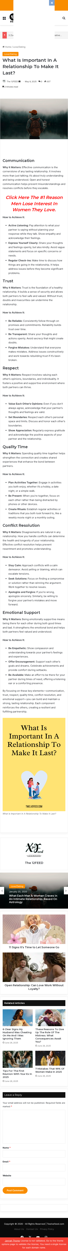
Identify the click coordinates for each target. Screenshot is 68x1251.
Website (7, 1175)
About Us (19, 1229)
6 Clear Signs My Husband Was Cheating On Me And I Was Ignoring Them (17, 1034)
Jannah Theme (12, 1240)
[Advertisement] (34, 20)
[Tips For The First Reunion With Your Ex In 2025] (18, 1059)
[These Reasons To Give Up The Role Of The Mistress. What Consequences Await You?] (50, 1017)
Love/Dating (19, 47)
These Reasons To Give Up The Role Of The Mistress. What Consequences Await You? (49, 1035)
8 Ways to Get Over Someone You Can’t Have (32, 899)
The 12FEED (12, 81)
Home (7, 47)
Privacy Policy (47, 1229)
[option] (34, 891)
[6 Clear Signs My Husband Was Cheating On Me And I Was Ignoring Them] (18, 1017)
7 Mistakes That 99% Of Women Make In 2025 (49, 1070)
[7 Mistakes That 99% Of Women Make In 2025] (50, 1058)
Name (7, 1147)
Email (6, 1161)
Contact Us (32, 1229)
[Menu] (4, 19)
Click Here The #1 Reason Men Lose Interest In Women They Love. (34, 204)
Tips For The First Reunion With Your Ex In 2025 (17, 1074)
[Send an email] (19, 81)
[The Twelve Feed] (13, 18)
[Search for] (64, 19)
